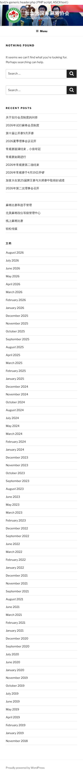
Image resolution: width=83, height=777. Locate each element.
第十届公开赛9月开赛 (20, 133)
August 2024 (15, 410)
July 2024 (12, 418)
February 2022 (16, 560)
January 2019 (15, 733)
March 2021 (14, 615)
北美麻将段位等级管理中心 (23, 213)
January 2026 (15, 308)
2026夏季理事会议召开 (21, 141)
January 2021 (15, 630)
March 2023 (14, 512)
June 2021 (12, 607)
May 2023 (12, 504)
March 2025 (14, 363)
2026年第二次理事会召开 (22, 188)
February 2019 (15, 725)
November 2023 (17, 465)
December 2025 (17, 316)
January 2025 (15, 379)
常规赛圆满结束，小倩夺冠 (23, 149)
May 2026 (12, 276)
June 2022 (13, 544)
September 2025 (17, 339)
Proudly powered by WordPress (25, 767)
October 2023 (15, 473)
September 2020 (17, 646)
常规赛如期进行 (16, 157)
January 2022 (15, 567)
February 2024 (16, 441)
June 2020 (13, 662)
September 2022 (17, 536)
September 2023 (17, 481)
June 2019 (13, 701)
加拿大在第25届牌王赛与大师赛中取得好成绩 (35, 180)
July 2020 (12, 654)
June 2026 (13, 268)
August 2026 (15, 252)
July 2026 (12, 260)
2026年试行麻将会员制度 (22, 125)
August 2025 (15, 347)
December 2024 (17, 386)
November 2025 (17, 323)
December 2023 (17, 457)
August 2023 (15, 489)
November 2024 (17, 394)
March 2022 (14, 552)
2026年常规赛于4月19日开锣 (25, 172)
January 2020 (15, 670)
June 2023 (13, 497)
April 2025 (13, 355)
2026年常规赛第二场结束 (22, 165)
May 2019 (12, 709)
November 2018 (17, 741)
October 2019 (15, 685)
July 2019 (12, 693)
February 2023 (16, 520)
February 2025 (16, 371)
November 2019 (17, 678)
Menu (43, 31)
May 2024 (12, 426)
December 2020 (17, 638)
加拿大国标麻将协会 (47, 13)
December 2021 (17, 575)
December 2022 (17, 528)
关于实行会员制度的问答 (22, 117)
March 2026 (14, 292)
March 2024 (14, 434)
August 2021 (14, 599)
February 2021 (15, 622)
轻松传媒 (11, 229)
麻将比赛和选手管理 (19, 205)
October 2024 (15, 402)
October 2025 (15, 331)
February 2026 (16, 300)
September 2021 (17, 591)
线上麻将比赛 (14, 221)
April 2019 (13, 717)
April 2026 (13, 284)
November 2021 (17, 583)
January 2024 (15, 449)
